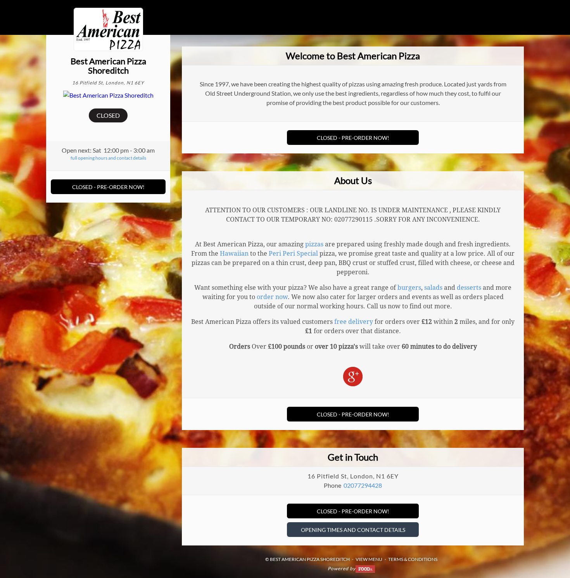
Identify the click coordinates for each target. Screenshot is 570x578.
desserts (469, 287)
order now (272, 297)
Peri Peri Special (293, 253)
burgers (409, 287)
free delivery (353, 321)
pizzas (314, 244)
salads (433, 287)
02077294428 (363, 485)
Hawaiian (234, 253)
